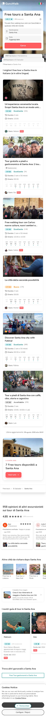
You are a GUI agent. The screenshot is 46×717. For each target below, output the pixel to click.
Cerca (23, 45)
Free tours (6, 489)
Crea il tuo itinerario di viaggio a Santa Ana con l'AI (25, 593)
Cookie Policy (20, 698)
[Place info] (40, 19)
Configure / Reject (23, 712)
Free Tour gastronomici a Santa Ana (23, 675)
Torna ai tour (24, 706)
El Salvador (17, 489)
